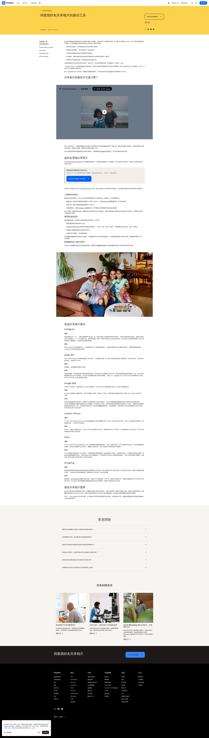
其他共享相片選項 (43, 53)
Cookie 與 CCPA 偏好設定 (111, 688)
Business (73, 682)
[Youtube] (62, 709)
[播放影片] (104, 112)
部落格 (123, 676)
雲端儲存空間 (106, 146)
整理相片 (84, 233)
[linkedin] (151, 29)
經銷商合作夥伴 (125, 696)
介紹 (122, 693)
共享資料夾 (108, 493)
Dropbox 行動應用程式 (109, 201)
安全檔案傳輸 (91, 685)
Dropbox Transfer (76, 162)
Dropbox (116, 375)
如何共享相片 (42, 50)
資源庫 (123, 685)
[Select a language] (169, 3)
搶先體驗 (56, 693)
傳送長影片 (90, 679)
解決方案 (56, 688)
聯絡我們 (106, 679)
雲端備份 (90, 688)
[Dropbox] (9, 3)
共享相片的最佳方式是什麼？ (46, 47)
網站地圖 (106, 693)
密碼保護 (101, 406)
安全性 (55, 690)
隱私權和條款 (107, 682)
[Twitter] (55, 709)
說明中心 (106, 676)
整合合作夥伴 (124, 699)
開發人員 (123, 688)
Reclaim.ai (73, 696)
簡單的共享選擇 (127, 496)
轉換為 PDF (91, 696)
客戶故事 (123, 682)
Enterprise (73, 685)
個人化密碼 (72, 230)
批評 (131, 373)
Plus (72, 676)
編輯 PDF (90, 690)
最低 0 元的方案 (86, 66)
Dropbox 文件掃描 (83, 208)
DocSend (73, 690)
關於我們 (140, 676)
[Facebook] (58, 709)
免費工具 (56, 699)
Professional (74, 679)
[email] (153, 29)
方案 (72, 699)
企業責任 (140, 685)
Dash (72, 688)
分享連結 (102, 151)
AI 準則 (106, 690)
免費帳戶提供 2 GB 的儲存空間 (80, 245)
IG (75, 337)
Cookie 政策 (107, 685)
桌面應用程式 (57, 676)
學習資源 (106, 696)
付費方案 (110, 245)
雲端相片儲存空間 (92, 682)
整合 (55, 682)
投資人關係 (141, 682)
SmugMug (74, 479)
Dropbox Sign (74, 693)
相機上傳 (69, 201)
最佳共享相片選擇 (43, 56)
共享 (123, 146)
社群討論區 (124, 690)
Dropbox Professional (72, 227)
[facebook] (148, 29)
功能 (55, 685)
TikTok (90, 337)
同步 (102, 211)
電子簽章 (90, 693)
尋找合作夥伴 (124, 701)
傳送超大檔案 (91, 676)
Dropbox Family (86, 188)
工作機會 (140, 679)
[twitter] (146, 29)
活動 (122, 679)
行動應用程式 (57, 679)
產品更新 (73, 701)
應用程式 (80, 151)
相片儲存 (110, 71)
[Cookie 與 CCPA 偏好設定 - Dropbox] (26, 728)
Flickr (90, 446)
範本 (55, 696)
